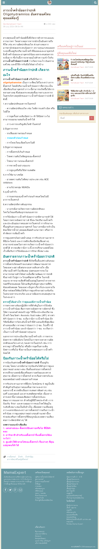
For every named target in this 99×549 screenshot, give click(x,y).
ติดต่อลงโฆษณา (40, 538)
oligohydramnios (12, 82)
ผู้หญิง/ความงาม (72, 505)
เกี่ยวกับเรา (40, 527)
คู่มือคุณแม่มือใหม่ (66, 53)
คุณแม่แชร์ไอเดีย (72, 515)
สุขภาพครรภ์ (39, 479)
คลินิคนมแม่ (39, 491)
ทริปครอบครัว (71, 512)
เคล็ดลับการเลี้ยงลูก (75, 472)
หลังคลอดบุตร (40, 488)
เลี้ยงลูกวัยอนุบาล (72, 484)
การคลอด (38, 486)
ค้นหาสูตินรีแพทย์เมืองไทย (44, 500)
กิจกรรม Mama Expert (75, 524)
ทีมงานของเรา (39, 531)
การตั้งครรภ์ (11, 457)
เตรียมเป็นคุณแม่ (42, 472)
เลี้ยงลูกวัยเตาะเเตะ (73, 481)
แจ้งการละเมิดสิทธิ (41, 543)
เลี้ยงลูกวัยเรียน (71, 486)
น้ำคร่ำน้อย (29, 457)
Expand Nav (3, 2)
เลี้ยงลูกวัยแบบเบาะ (73, 479)
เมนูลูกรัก (70, 493)
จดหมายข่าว (67, 107)
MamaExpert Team (13, 24)
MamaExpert (49, 2)
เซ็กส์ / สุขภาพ (71, 508)
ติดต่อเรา (38, 536)
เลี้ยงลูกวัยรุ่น (71, 488)
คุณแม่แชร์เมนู (71, 517)
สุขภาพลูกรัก (71, 491)
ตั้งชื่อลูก (38, 484)
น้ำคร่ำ (20, 457)
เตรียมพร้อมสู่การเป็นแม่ (70, 46)
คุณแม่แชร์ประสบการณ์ (74, 495)
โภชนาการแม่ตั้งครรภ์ (42, 481)
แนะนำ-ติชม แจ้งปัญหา (43, 541)
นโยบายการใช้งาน (41, 534)
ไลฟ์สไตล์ (71, 501)
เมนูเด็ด (69, 510)
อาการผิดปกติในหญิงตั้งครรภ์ (17, 459)
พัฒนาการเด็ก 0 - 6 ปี (74, 477)
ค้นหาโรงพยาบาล (41, 495)
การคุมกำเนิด (39, 498)
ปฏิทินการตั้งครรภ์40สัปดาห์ (44, 477)
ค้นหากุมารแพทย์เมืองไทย (75, 498)
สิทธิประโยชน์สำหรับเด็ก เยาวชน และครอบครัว (79, 520)
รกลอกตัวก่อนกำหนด (17, 137)
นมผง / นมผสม (40, 493)
